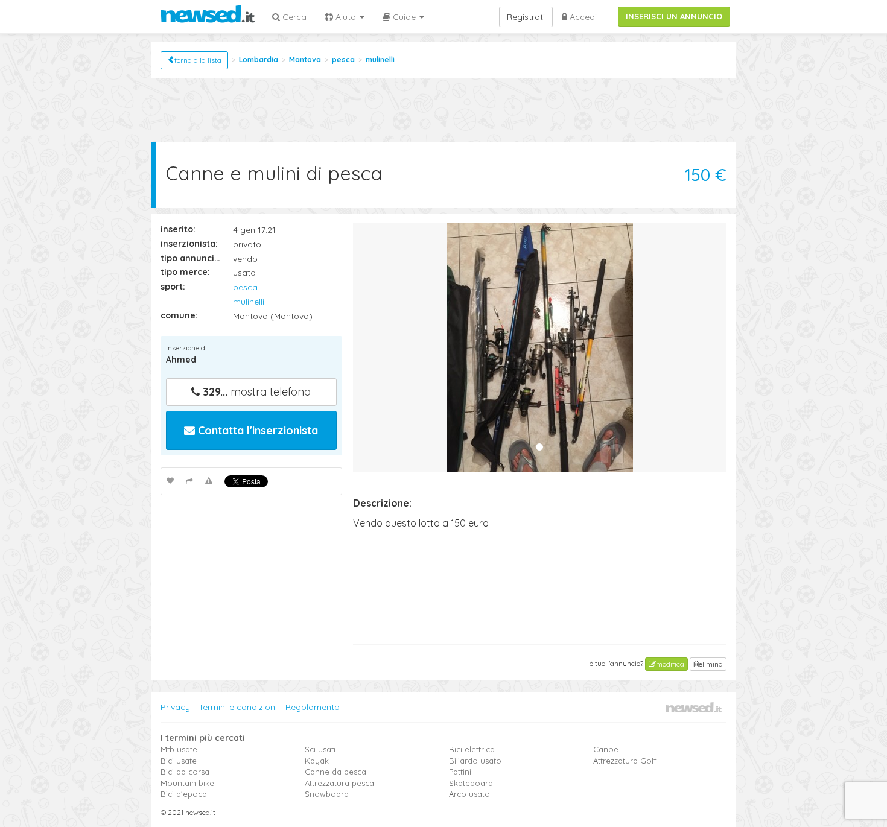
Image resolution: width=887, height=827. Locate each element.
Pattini (460, 771)
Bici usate (179, 760)
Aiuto (345, 16)
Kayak (317, 760)
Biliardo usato (475, 760)
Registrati (526, 16)
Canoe (605, 749)
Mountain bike (187, 783)
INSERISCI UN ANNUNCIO (674, 16)
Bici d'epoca (184, 794)
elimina (711, 663)
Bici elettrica (472, 749)
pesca (343, 59)
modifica (670, 663)
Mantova (305, 59)
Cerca (293, 16)
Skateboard (471, 783)
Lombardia (258, 59)
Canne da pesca (335, 771)
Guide (404, 16)
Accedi (582, 16)
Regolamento (312, 707)
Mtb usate (179, 749)
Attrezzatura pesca (339, 783)
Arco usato (469, 794)
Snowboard (327, 794)
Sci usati (320, 749)
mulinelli (380, 59)
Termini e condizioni (238, 707)
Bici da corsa (185, 771)
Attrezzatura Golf (625, 760)
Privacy (175, 707)
